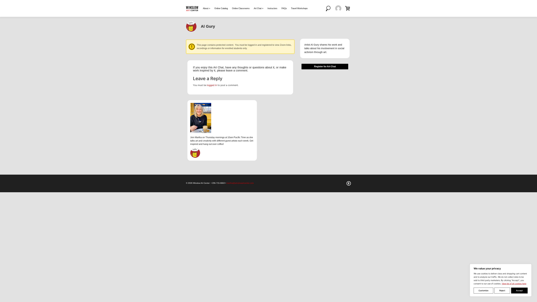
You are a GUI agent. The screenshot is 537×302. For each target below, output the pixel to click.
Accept (519, 290)
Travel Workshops (299, 8)
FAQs (284, 8)
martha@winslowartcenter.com (240, 183)
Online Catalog (221, 8)
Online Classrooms (241, 8)
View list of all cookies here (514, 283)
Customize (483, 290)
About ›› (206, 8)
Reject (502, 290)
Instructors (272, 8)
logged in (212, 85)
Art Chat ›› (258, 8)
